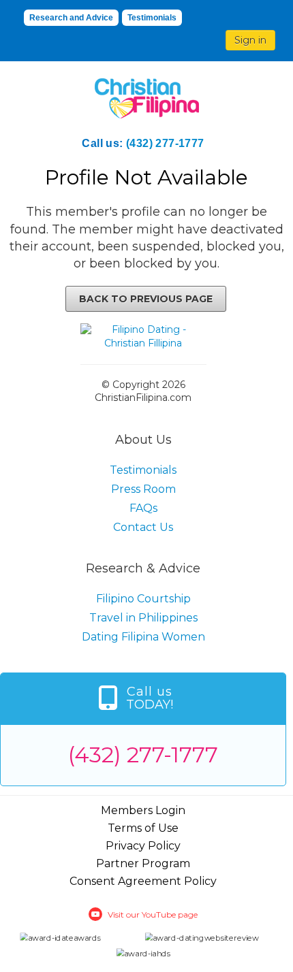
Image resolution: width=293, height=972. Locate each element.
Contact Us (143, 527)
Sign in (250, 40)
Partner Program (143, 863)
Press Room (143, 489)
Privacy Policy (143, 845)
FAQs (143, 508)
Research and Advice (71, 17)
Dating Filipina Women (143, 636)
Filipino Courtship (143, 598)
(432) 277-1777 (165, 143)
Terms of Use (143, 828)
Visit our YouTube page (153, 914)
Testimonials (151, 17)
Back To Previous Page (146, 299)
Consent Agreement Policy (143, 881)
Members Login (143, 810)
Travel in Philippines (143, 617)
